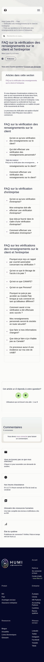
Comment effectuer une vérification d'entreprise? (21, 231)
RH (3, 594)
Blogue (4, 629)
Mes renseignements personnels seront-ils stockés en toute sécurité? (23, 321)
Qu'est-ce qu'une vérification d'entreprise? (22, 200)
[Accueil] (5, 10)
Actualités (5, 632)
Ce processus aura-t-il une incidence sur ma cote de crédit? (22, 350)
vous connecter (22, 436)
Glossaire (5, 638)
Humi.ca (35, 568)
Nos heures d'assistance (14, 485)
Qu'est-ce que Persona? (21, 287)
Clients (34, 597)
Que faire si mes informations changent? (23, 331)
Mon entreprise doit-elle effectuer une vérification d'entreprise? (21, 210)
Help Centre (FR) (8, 21)
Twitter (34, 634)
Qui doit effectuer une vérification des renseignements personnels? (23, 152)
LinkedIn (35, 631)
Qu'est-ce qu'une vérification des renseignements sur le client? (22, 141)
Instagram (35, 637)
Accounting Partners (36, 604)
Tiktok (34, 646)
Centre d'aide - (37, 577)
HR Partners (36, 600)
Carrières (35, 608)
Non (26, 395)
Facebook (35, 640)
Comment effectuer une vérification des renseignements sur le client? (23, 175)
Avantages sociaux (8, 600)
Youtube (35, 643)
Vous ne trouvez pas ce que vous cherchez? (17, 460)
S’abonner (10, 59)
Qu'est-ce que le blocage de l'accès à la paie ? (22, 272)
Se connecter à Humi (37, 572)
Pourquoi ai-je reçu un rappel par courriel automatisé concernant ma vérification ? (23, 262)
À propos (35, 594)
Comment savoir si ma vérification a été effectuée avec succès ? (22, 310)
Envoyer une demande (32, 67)
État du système (10, 532)
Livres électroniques (9, 635)
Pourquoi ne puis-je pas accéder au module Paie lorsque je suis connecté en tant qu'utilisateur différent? (22, 297)
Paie (18, 21)
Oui (18, 395)
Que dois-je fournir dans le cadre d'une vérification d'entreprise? (22, 221)
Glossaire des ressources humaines (18, 508)
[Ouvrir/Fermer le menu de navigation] (38, 10)
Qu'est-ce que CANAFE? (21, 281)
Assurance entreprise (9, 603)
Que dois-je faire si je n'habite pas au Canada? (23, 339)
